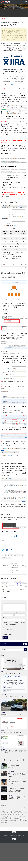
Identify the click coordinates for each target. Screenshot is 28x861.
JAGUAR (5, 812)
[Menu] (26, 2)
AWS (15, 555)
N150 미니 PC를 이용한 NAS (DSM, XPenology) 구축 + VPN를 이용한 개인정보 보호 (17, 775)
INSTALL (17, 810)
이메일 (16, 612)
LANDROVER (16, 812)
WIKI (9, 557)
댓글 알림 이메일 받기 (7, 629)
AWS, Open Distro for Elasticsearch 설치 (12, 696)
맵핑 (12, 818)
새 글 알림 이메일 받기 (7, 634)
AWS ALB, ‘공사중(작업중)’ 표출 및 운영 (12, 673)
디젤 (4, 818)
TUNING (15, 816)
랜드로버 (8, 818)
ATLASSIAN (10, 555)
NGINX (7, 814)
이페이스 (12, 820)
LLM (22, 812)
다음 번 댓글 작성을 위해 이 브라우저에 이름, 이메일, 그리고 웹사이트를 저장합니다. (14, 623)
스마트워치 (22, 818)
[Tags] (23, 760)
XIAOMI (23, 816)
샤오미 (17, 818)
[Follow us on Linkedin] (26, 644)
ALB (6, 555)
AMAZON (5, 808)
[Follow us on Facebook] (24, 644)
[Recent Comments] (17, 760)
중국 (24, 820)
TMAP (11, 816)
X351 (20, 816)
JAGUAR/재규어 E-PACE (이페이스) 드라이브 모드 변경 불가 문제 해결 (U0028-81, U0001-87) (17, 790)
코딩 (6, 822)
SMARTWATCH (18, 814)
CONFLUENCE (21, 555)
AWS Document (12, 148)
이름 (4, 612)
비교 (15, 818)
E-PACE (8, 810)
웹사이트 (4, 617)
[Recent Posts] (4, 760)
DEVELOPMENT (4, 694)
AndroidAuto (15, 808)
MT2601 (25, 812)
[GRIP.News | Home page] (7, 2)
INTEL (21, 810)
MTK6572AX (3, 814)
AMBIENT (10, 808)
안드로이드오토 (7, 820)
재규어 (20, 820)
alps (2, 808)
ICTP (14, 810)
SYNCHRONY (4, 557)
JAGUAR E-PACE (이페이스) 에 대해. (11, 714)
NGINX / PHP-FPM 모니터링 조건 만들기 (12, 732)
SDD (10, 814)
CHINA (2, 810)
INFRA (3, 18)
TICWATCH (3, 816)
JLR (10, 812)
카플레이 (2, 822)
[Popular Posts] (11, 760)
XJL (2, 818)
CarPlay (24, 808)
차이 (26, 820)
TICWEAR (8, 816)
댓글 (4, 602)
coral (5, 810)
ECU (12, 810)
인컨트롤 (15, 820)
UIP (18, 816)
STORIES (3, 712)
